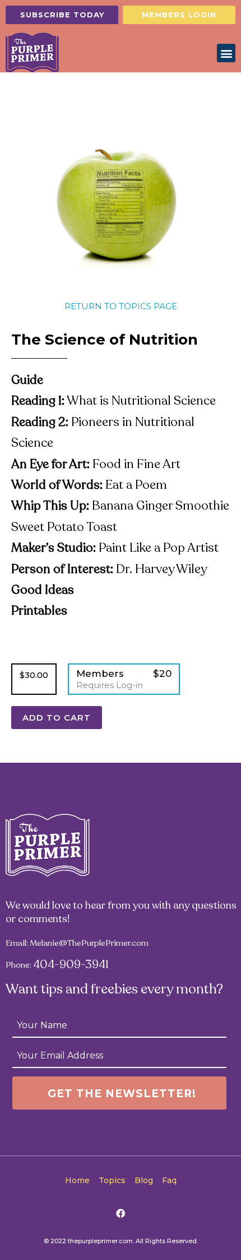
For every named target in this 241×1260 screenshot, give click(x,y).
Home (77, 1180)
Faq (169, 1180)
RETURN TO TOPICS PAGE (120, 306)
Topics (112, 1180)
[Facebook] (120, 1213)
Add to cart (56, 717)
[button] (62, 15)
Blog (144, 1180)
